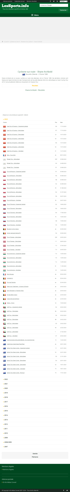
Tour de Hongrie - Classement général (16, 253)
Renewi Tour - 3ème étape (13, 159)
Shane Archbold (38, 41)
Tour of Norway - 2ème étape (14, 245)
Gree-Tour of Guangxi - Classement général (17, 126)
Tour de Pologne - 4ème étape (14, 188)
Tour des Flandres (11, 282)
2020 (6, 388)
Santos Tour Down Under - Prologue (15, 372)
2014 (6, 415)
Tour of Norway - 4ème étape (14, 237)
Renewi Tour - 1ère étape (13, 167)
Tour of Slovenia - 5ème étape (14, 208)
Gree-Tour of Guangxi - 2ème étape (15, 147)
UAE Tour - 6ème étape (12, 315)
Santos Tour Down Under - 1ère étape (16, 368)
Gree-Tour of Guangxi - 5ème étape (15, 134)
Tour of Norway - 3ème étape (14, 241)
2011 (6, 429)
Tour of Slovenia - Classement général (16, 204)
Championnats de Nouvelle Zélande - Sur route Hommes (20, 340)
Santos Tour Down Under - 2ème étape (16, 364)
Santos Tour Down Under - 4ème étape (16, 356)
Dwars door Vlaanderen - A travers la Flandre (17, 286)
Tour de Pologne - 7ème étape (14, 175)
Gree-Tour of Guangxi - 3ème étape (15, 142)
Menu (36, 15)
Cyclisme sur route (14, 41)
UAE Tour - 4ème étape (12, 323)
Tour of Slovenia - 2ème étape (14, 220)
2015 (6, 411)
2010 (6, 433)
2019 (6, 393)
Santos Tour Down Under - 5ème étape (16, 352)
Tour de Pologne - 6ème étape (14, 179)
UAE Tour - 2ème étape (12, 331)
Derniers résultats (32, 1)
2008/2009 (8, 442)
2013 (6, 420)
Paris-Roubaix (10, 274)
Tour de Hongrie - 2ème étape (14, 266)
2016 (6, 406)
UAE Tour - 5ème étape (12, 319)
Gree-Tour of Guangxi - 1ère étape (15, 151)
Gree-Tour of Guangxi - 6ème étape (15, 130)
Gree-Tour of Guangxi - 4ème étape (15, 138)
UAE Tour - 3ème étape (12, 327)
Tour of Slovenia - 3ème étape (14, 216)
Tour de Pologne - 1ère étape (14, 200)
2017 (6, 402)
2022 (6, 379)
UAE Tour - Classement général (14, 307)
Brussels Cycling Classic (13, 229)
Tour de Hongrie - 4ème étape (14, 257)
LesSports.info (9, 6)
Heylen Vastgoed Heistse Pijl (14, 233)
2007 (6, 447)
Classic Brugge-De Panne (13, 298)
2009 (6, 438)
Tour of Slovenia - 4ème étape (14, 212)
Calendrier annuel (19, 1)
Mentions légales (8, 469)
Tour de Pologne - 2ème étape (14, 196)
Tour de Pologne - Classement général (16, 171)
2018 (6, 397)
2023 (6, 119)
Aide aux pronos (7, 1)
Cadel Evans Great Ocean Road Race (15, 344)
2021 (6, 384)
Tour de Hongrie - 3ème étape (14, 262)
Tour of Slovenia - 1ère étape (14, 225)
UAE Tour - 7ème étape (12, 311)
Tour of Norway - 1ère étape (13, 249)
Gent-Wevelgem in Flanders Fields (15, 290)
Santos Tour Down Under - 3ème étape (16, 360)
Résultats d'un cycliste (26, 41)
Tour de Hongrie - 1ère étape (14, 270)
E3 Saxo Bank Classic (12, 294)
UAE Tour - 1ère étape (12, 335)
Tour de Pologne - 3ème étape (14, 192)
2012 (6, 424)
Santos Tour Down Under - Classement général (18, 348)
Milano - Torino (10, 303)
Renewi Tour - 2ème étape (13, 163)
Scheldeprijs (10, 278)
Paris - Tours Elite (11, 155)
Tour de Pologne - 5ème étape (14, 183)
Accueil (6, 41)
